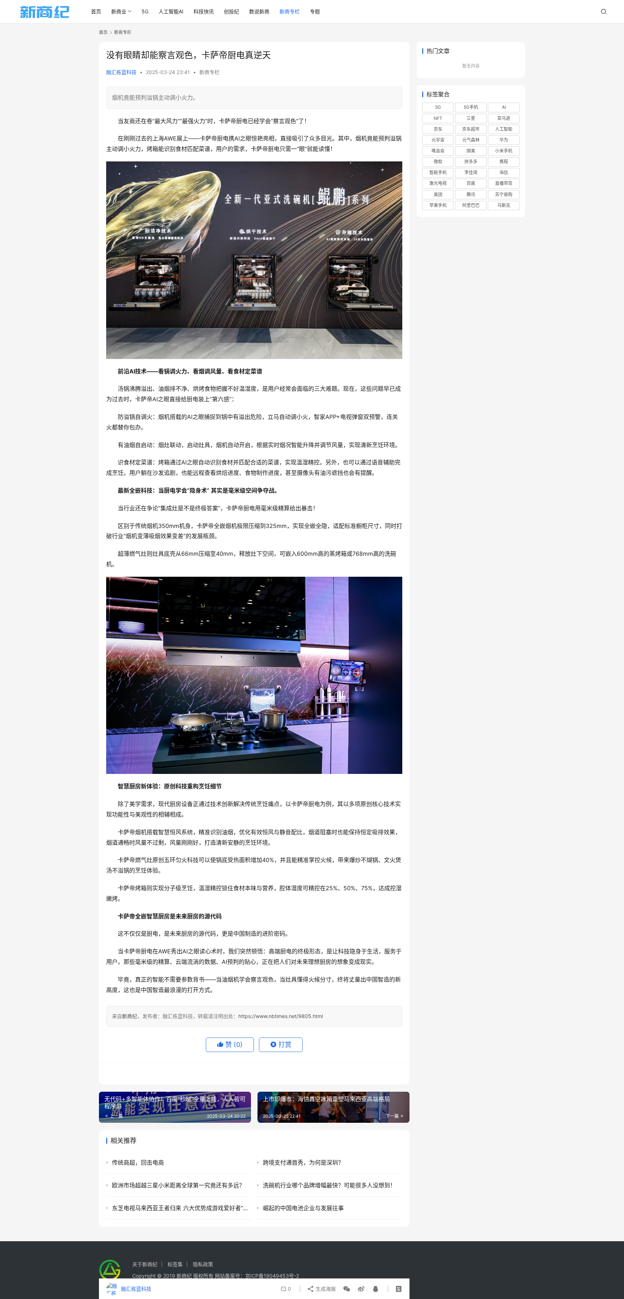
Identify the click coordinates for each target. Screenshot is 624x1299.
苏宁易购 (503, 194)
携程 (503, 161)
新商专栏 (290, 11)
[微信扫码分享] (346, 1288)
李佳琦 (470, 172)
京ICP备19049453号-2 (272, 1276)
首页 (96, 11)
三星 (471, 118)
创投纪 (231, 11)
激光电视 (438, 183)
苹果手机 (438, 205)
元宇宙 (438, 140)
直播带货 (503, 183)
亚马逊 (503, 118)
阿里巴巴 (471, 205)
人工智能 (503, 129)
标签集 (175, 1264)
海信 (503, 172)
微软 (438, 161)
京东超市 (471, 129)
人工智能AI (171, 11)
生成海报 (325, 1289)
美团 (438, 194)
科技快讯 (204, 11)
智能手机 (438, 172)
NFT (438, 118)
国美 (471, 150)
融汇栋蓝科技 (121, 72)
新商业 (118, 11)
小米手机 (503, 150)
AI (504, 107)
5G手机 (471, 107)
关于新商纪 (144, 1264)
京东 (438, 129)
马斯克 (503, 205)
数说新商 (259, 11)
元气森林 (471, 140)
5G (145, 11)
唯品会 (438, 150)
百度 (471, 183)
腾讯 (471, 194)
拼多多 (470, 161)
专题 (315, 11)
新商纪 (129, 1016)
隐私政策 (203, 1264)
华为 (503, 140)
